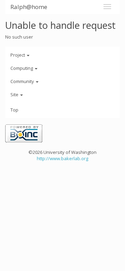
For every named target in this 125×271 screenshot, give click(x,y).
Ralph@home (28, 7)
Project (18, 55)
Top (14, 110)
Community (22, 81)
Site (14, 94)
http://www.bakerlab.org (62, 158)
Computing (22, 68)
